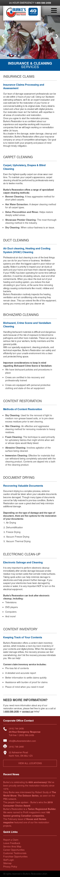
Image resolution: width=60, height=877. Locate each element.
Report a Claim (10, 839)
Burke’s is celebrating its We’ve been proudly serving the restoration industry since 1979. (28, 785)
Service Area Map (12, 846)
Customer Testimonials (14, 853)
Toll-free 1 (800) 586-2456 (21, 735)
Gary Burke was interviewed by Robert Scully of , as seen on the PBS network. (29, 795)
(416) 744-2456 (16, 728)
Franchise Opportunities (15, 856)
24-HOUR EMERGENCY (30, 2)
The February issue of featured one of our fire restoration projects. (26, 822)
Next (56, 38)
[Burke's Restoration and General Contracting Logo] (22, 18)
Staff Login (8, 859)
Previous (4, 38)
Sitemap (7, 863)
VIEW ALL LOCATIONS (30, 763)
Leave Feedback (11, 843)
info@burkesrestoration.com (22, 740)
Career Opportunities (13, 849)
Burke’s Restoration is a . (29, 809)
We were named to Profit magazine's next (26, 814)
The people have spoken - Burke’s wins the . (28, 804)
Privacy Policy (10, 866)
